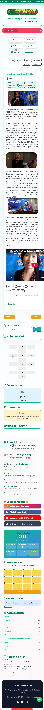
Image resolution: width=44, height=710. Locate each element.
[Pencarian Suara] (34, 329)
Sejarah (7, 642)
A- (15, 445)
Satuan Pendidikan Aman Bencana (17, 639)
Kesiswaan (16, 46)
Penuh (27, 64)
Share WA (22, 286)
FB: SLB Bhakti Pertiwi (19, 512)
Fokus (20, 60)
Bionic (28, 60)
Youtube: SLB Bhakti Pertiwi (21, 518)
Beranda (16, 40)
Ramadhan (8, 635)
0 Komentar (12, 87)
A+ (11, 445)
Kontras (22, 445)
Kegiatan (7, 624)
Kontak (30, 52)
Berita (6, 616)
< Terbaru (9, 317)
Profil (30, 40)
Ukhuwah (8, 650)
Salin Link (12, 286)
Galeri (16, 52)
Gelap (12, 60)
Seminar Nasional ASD (19, 74)
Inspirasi (7, 620)
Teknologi (8, 646)
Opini (6, 627)
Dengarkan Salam (31, 21)
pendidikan (8, 631)
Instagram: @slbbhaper (19, 506)
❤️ (18, 291)
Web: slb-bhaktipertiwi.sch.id (21, 524)
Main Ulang (22, 592)
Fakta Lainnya (8, 607)
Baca (11, 78)
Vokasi (31, 46)
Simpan (30, 286)
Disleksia (32, 445)
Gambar (37, 60)
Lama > (36, 317)
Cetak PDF (37, 64)
